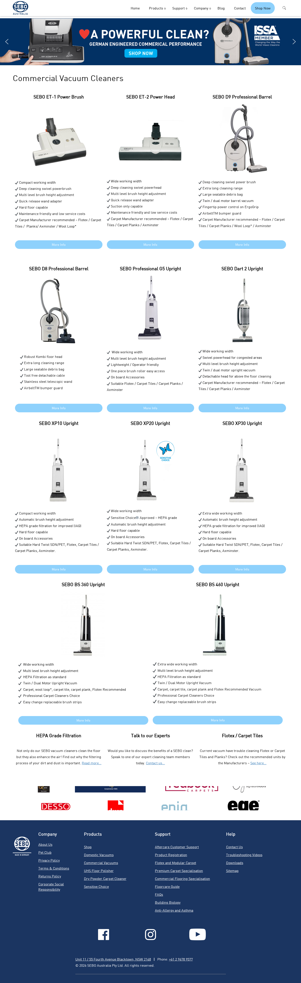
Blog (221, 8)
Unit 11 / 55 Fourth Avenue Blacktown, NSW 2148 (113, 959)
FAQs (159, 894)
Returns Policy (49, 876)
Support (178, 8)
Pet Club (45, 852)
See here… (258, 763)
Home (135, 8)
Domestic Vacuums (99, 855)
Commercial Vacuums (101, 863)
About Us (45, 844)
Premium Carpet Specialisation (179, 870)
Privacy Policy (49, 860)
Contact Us (234, 847)
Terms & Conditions (53, 868)
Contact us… (155, 763)
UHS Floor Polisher (99, 870)
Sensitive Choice (96, 886)
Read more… (91, 763)
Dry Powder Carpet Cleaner (105, 878)
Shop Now (263, 8)
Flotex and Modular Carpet (175, 863)
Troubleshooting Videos (244, 855)
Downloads (234, 863)
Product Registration (171, 855)
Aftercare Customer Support (177, 847)
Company (201, 8)
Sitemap (232, 870)
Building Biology (167, 902)
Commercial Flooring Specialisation (182, 878)
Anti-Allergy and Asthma (174, 910)
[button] (150, 41)
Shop (88, 847)
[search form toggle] (284, 8)
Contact (240, 8)
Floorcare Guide (167, 886)
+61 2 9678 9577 (181, 959)
